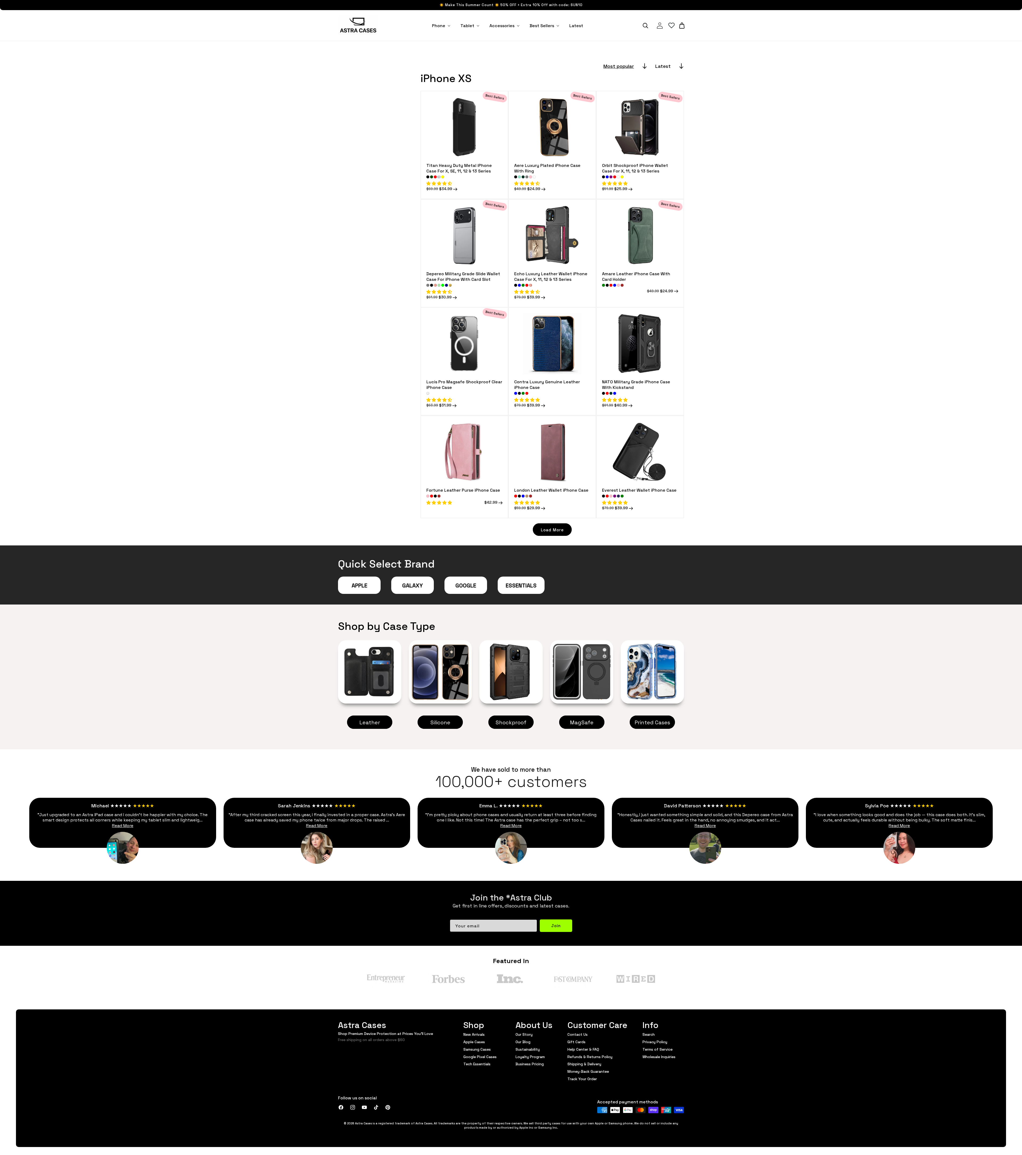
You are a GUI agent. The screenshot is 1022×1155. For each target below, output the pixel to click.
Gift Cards (576, 1041)
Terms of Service (657, 1049)
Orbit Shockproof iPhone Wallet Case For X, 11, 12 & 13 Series (635, 168)
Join (556, 925)
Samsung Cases (477, 1049)
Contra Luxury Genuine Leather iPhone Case (547, 384)
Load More (552, 529)
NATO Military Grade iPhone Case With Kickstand (636, 384)
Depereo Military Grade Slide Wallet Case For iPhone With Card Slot (463, 276)
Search (648, 1034)
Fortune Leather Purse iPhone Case (463, 490)
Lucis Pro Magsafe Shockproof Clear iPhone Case (464, 384)
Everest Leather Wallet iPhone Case (639, 490)
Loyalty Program (530, 1056)
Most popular (618, 66)
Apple (359, 585)
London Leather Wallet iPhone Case (551, 490)
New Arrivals (474, 1034)
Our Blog (523, 1041)
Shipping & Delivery (584, 1063)
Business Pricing (530, 1063)
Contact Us (577, 1034)
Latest (663, 66)
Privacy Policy (654, 1041)
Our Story (524, 1034)
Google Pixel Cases (480, 1056)
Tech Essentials (477, 1063)
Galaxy (412, 585)
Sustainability (528, 1049)
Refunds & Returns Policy (589, 1056)
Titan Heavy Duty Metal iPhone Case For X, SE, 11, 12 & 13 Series (459, 168)
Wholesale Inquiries (658, 1056)
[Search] (645, 25)
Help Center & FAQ (583, 1049)
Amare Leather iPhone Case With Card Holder (636, 276)
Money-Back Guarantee (588, 1071)
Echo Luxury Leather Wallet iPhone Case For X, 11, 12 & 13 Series (550, 276)
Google (465, 585)
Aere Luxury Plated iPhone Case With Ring (547, 168)
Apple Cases (474, 1041)
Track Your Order (582, 1078)
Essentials (521, 585)
